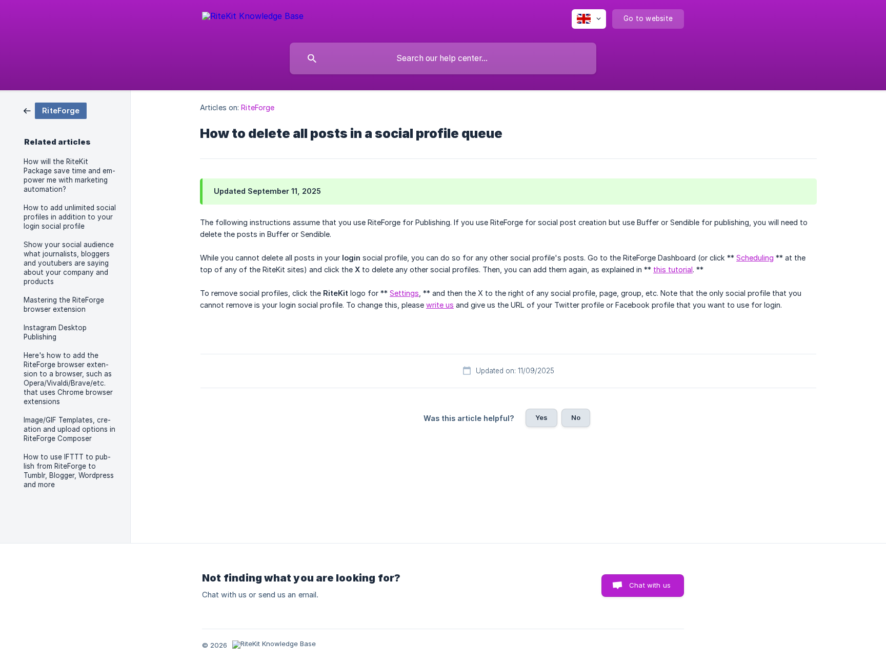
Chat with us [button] (650, 585)
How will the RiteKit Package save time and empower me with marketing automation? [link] (69, 175)
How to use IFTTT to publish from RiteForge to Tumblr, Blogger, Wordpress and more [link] (69, 471)
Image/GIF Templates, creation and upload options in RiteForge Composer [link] (69, 429)
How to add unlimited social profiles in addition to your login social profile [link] (70, 217)
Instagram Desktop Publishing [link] (55, 332)
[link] (55, 110)
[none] (253, 17)
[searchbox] (443, 58)
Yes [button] (541, 417)
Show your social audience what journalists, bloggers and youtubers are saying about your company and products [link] (69, 263)
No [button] (575, 417)
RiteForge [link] (257, 107)
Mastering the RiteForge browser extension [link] (64, 304)
